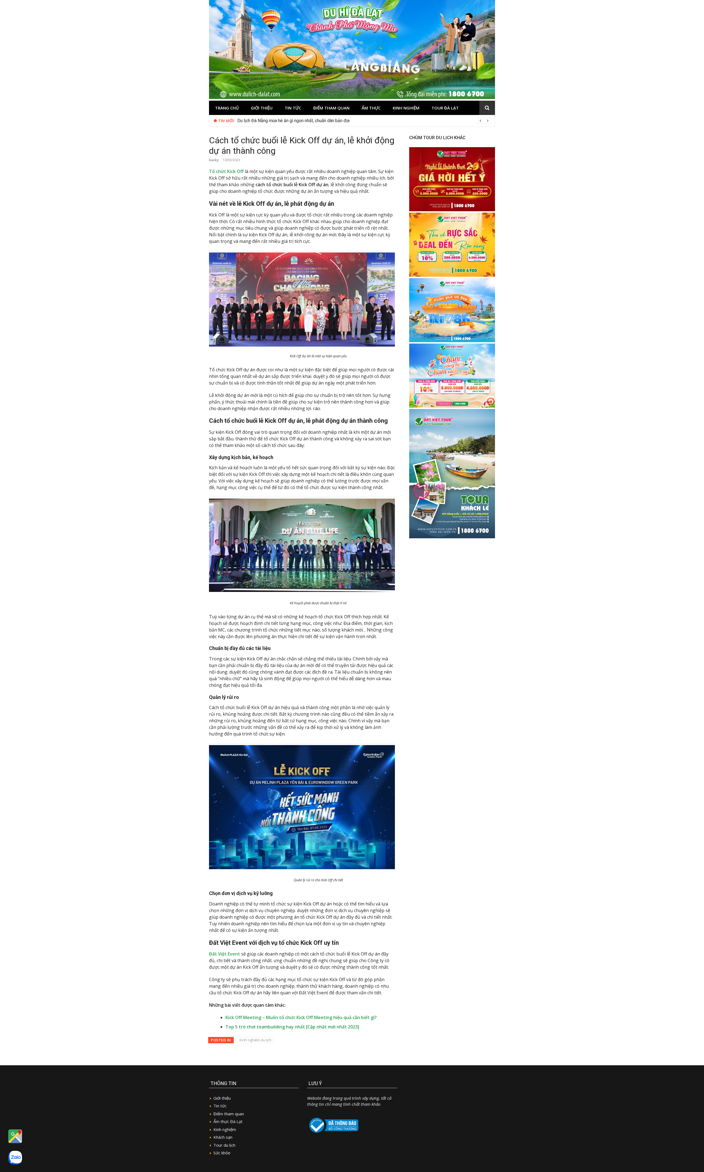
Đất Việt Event (224, 954)
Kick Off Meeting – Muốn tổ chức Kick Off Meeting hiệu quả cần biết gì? (301, 1017)
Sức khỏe (221, 1152)
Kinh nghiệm (406, 108)
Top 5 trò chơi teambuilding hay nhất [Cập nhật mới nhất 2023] (292, 1027)
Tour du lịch (224, 1145)
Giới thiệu (262, 108)
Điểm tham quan (331, 108)
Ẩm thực (371, 108)
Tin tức (293, 108)
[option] (364, 121)
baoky (214, 160)
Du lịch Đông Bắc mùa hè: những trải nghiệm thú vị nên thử (292, 120)
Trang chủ (227, 108)
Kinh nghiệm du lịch (255, 1039)
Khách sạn (222, 1137)
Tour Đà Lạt (445, 108)
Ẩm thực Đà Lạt (228, 1121)
